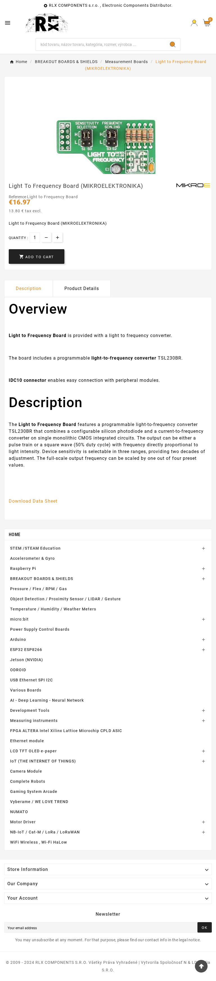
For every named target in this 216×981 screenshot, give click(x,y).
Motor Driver (23, 822)
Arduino (18, 639)
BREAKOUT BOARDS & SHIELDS (41, 578)
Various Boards (25, 690)
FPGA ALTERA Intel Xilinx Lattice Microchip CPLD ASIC (66, 730)
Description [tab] (28, 288)
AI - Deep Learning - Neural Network (47, 700)
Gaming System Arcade (33, 791)
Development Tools (30, 710)
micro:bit (19, 619)
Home (14, 534)
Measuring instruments (34, 720)
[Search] (173, 44)
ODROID (18, 670)
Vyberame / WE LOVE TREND (39, 801)
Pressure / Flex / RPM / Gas (38, 589)
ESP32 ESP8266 (26, 649)
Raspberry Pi (23, 568)
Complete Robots (27, 781)
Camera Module (26, 771)
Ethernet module (27, 741)
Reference (18, 197)
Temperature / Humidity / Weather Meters (53, 609)
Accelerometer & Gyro (32, 558)
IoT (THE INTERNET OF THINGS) (43, 761)
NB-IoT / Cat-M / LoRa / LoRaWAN (45, 832)
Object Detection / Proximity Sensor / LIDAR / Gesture (65, 599)
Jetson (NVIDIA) (26, 659)
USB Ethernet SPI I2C (31, 680)
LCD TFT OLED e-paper (33, 751)
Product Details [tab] (81, 288)
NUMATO (19, 812)
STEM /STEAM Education (35, 548)
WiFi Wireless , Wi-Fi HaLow (38, 842)
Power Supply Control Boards (39, 629)
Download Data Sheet (33, 501)
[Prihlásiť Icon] (194, 23)
